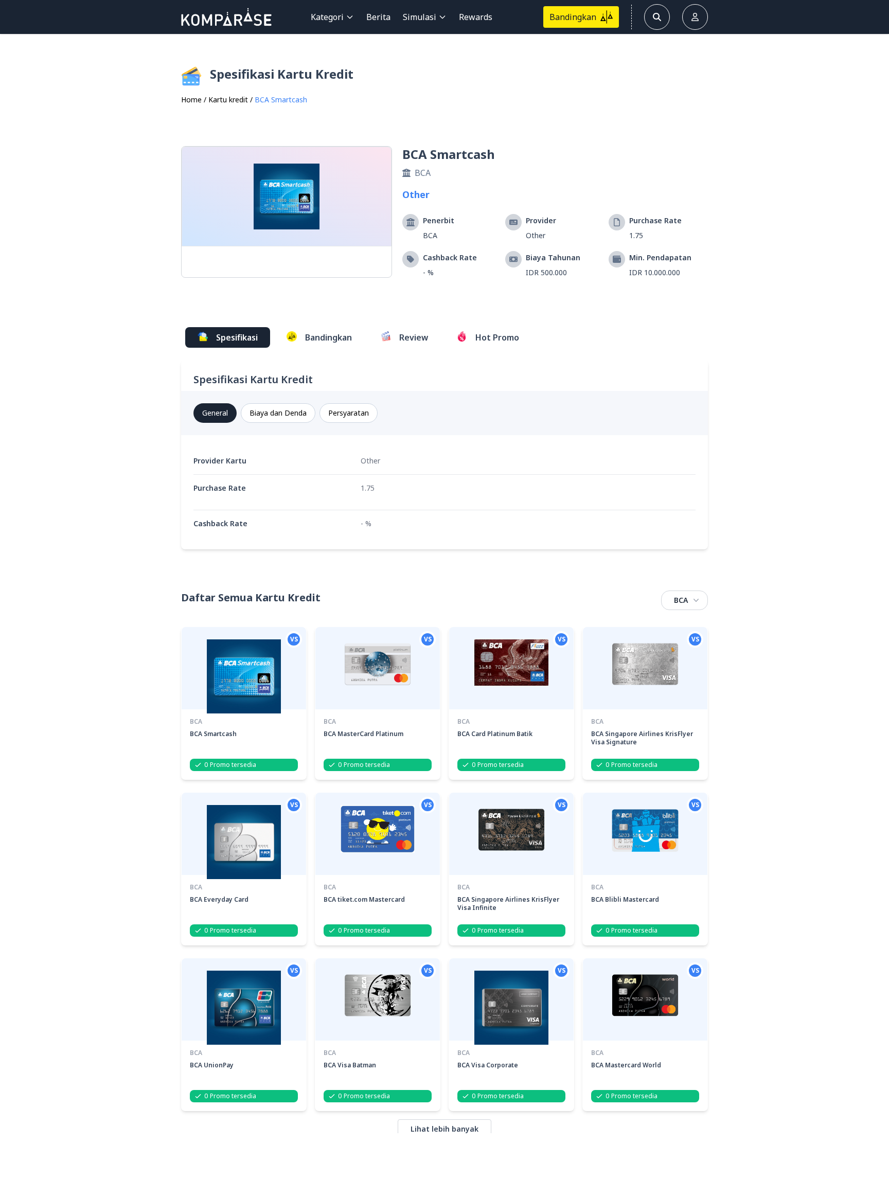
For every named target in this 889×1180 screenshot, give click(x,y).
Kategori (327, 17)
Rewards (475, 17)
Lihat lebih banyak (444, 1129)
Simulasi (419, 17)
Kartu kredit (228, 99)
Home (191, 99)
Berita (378, 17)
